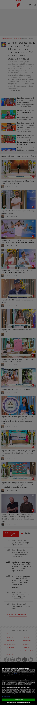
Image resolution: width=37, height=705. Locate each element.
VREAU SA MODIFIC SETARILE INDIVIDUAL (18, 702)
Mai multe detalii (16, 673)
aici (29, 680)
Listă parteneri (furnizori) (6, 696)
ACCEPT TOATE (18, 699)
